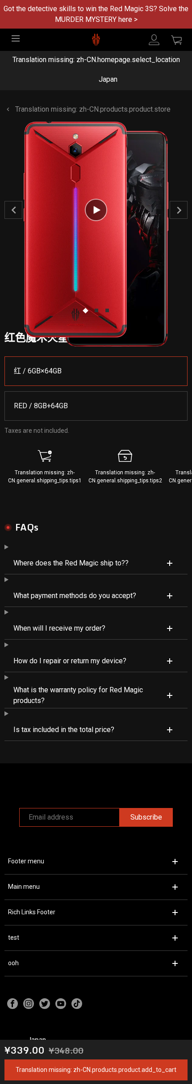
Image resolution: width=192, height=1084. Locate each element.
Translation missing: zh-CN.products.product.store (93, 109)
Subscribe (146, 817)
